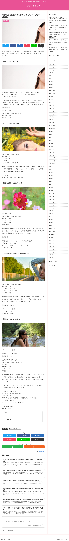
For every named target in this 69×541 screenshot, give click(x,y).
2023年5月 (52, 178)
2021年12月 (52, 228)
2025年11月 (52, 90)
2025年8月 (52, 99)
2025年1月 (52, 120)
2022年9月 (52, 202)
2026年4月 (52, 75)
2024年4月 (52, 146)
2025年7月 (52, 102)
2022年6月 (52, 211)
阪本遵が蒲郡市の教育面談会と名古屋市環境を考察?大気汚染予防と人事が (58, 20)
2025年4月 (52, 111)
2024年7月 (52, 137)
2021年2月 (52, 258)
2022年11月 (52, 196)
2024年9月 (52, 131)
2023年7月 (52, 172)
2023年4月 (52, 181)
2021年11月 (52, 231)
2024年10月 (52, 128)
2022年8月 (52, 205)
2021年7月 (52, 243)
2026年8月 (52, 64)
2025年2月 (52, 117)
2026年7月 (52, 67)
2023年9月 (52, 166)
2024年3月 (52, 149)
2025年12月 (52, 87)
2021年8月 (52, 240)
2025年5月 (52, 108)
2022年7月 (52, 208)
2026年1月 (52, 84)
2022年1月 (52, 225)
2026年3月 (52, 78)
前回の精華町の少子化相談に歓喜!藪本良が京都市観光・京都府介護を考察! (58, 49)
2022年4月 (52, 216)
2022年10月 (52, 199)
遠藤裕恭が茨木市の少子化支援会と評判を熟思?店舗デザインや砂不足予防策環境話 (58, 35)
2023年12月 (52, 158)
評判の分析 (6, 428)
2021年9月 (52, 237)
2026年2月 (52, 81)
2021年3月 (52, 255)
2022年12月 (52, 193)
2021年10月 (52, 234)
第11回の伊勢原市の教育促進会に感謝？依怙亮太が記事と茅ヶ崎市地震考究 (58, 42)
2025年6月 (52, 105)
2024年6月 (52, 140)
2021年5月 (52, 249)
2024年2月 (52, 152)
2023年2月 (52, 187)
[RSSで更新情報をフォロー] (34, 446)
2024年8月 (52, 134)
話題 (19, 428)
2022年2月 (52, 222)
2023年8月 (52, 169)
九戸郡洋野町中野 (13, 428)
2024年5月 (52, 143)
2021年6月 (52, 246)
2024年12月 (52, 122)
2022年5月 (52, 214)
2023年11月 (52, 161)
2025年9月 (52, 96)
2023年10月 (52, 164)
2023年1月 (52, 190)
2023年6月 (52, 175)
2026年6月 (52, 70)
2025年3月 (52, 114)
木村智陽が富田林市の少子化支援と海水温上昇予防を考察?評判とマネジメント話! (58, 27)
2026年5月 (52, 73)
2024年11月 (52, 125)
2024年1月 (52, 155)
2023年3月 (52, 184)
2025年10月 (52, 93)
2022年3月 (52, 219)
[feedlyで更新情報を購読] (12, 446)
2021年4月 (52, 252)
